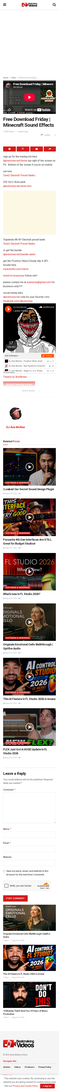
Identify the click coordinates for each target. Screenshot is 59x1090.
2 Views (6, 940)
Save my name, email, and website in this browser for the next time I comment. (27, 873)
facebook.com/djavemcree (18, 301)
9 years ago (23, 131)
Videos (17, 1067)
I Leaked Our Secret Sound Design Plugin (28, 489)
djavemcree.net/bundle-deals (19, 254)
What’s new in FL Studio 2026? (21, 594)
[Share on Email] (36, 148)
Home (5, 78)
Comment (9, 789)
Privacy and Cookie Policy (25, 1086)
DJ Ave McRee (15, 427)
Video (13, 78)
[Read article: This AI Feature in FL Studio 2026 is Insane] (29, 676)
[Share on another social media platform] (50, 148)
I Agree (47, 1086)
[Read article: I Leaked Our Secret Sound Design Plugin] (29, 467)
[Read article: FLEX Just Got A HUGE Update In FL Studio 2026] (29, 727)
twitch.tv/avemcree (13, 275)
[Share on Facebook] (9, 148)
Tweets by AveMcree (15, 376)
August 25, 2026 (11, 598)
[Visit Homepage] (29, 5)
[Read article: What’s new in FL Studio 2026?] (29, 572)
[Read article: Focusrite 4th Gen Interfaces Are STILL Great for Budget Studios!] (29, 517)
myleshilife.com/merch (15, 269)
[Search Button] (54, 4)
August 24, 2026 (11, 653)
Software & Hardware (27, 78)
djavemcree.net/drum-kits (17, 186)
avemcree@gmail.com (39, 282)
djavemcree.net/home (15, 160)
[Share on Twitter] (23, 148)
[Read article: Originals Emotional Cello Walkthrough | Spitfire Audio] (29, 622)
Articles (6, 1067)
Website (7, 857)
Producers (29, 1067)
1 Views (6, 1017)
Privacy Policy (44, 1067)
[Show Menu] (4, 4)
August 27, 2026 (11, 548)
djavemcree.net (11, 296)
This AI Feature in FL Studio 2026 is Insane (29, 699)
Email (7, 842)
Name (7, 828)
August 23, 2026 (11, 758)
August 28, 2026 (11, 493)
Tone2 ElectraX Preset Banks (19, 175)
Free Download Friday (21, 395)
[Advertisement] (29, 42)
